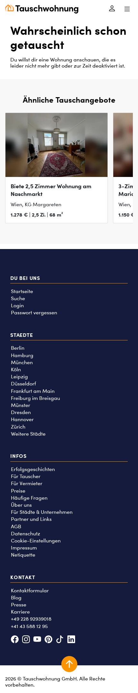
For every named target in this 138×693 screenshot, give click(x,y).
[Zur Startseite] (41, 9)
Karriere (20, 612)
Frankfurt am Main (33, 391)
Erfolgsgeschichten (33, 469)
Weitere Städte (28, 434)
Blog (16, 598)
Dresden (21, 412)
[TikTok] (60, 640)
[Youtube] (37, 640)
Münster (20, 405)
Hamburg (22, 355)
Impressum (24, 548)
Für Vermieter (26, 483)
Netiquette (23, 555)
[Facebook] (14, 640)
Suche (18, 298)
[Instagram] (26, 640)
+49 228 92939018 (31, 619)
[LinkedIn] (71, 640)
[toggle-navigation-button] (127, 9)
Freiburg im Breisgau (35, 398)
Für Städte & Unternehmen (42, 512)
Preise (18, 491)
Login (17, 305)
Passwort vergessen (34, 313)
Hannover (22, 419)
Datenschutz (25, 534)
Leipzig (19, 377)
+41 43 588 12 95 (29, 626)
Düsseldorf (23, 384)
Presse (18, 605)
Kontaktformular (30, 590)
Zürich (18, 427)
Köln (16, 369)
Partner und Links (31, 519)
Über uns (21, 505)
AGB (16, 526)
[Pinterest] (48, 640)
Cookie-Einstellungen (36, 541)
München (22, 362)
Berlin (17, 348)
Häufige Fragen (29, 498)
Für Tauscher (25, 476)
